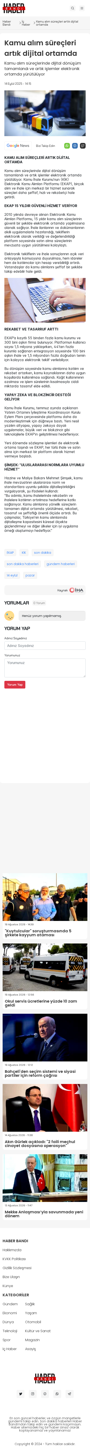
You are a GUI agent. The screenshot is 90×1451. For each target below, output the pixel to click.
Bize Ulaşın (11, 1276)
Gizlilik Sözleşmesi (17, 1267)
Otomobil (33, 1322)
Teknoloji (10, 1330)
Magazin (32, 1339)
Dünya (8, 1322)
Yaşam (31, 1313)
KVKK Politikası (14, 1258)
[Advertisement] (45, 734)
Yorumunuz (12, 655)
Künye (8, 1285)
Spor (6, 1339)
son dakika (42, 552)
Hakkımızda (12, 1249)
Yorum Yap (14, 685)
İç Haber (26, 23)
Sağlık (30, 1304)
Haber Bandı (7, 23)
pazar (30, 575)
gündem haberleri (61, 564)
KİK (24, 552)
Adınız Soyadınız (15, 638)
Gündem (10, 1304)
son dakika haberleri (22, 564)
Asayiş (30, 1348)
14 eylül (12, 575)
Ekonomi (10, 1313)
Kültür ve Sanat (38, 1330)
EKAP (10, 552)
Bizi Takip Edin (45, 145)
